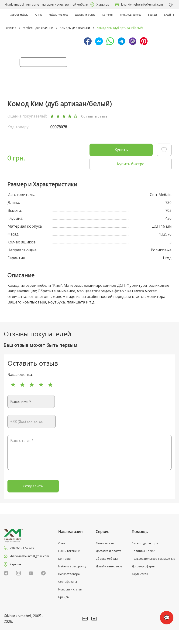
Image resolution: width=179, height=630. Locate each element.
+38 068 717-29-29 (22, 548)
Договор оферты (143, 566)
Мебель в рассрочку (72, 566)
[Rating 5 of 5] (50, 384)
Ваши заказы (105, 543)
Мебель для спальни (38, 28)
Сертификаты (67, 582)
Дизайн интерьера (109, 566)
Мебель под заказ (58, 14)
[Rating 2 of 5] (22, 384)
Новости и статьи (70, 589)
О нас (38, 14)
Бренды (152, 14)
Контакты (107, 14)
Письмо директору (130, 14)
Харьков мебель (19, 14)
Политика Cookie (143, 551)
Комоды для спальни (75, 28)
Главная (10, 28)
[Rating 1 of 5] (13, 384)
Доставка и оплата (85, 14)
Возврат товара (69, 574)
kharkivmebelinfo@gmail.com (142, 4)
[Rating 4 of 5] (41, 384)
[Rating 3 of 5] (31, 384)
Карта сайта (140, 574)
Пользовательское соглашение (153, 559)
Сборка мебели (107, 559)
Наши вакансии (69, 551)
